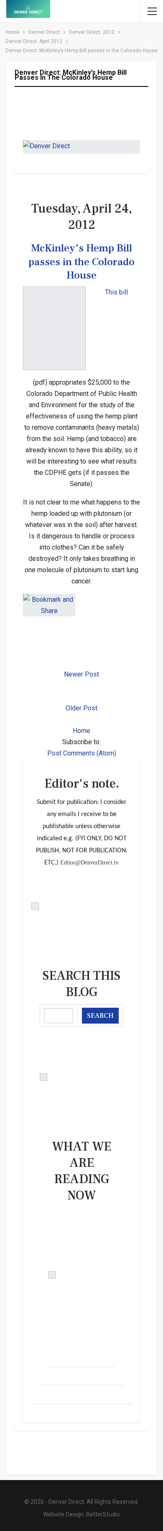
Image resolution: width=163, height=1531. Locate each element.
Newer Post (81, 674)
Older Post (81, 708)
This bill (116, 292)
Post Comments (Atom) (81, 753)
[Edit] (81, 906)
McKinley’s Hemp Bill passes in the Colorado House (81, 261)
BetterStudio (103, 1514)
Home (81, 731)
